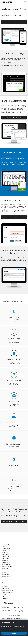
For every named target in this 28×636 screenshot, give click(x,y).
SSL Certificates (6, 552)
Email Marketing (6, 548)
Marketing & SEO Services (8, 592)
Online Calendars (6, 564)
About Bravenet (6, 588)
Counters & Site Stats (7, 566)
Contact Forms (5, 554)
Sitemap (4, 594)
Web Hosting (5, 540)
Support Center (5, 574)
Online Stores (5, 568)
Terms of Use (5, 596)
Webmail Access (6, 576)
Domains (4, 550)
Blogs (3, 546)
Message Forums (6, 562)
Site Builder (4, 542)
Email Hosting (5, 544)
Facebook (4, 580)
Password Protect (6, 556)
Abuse (3, 578)
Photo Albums (5, 558)
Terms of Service (11, 629)
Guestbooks (5, 560)
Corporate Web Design (7, 590)
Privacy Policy (5, 598)
